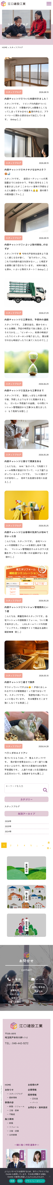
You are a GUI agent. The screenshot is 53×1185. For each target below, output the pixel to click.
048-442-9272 (14, 984)
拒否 (20, 1181)
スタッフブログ (13, 92)
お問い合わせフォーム (38, 988)
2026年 (8, 821)
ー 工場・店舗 (13, 1130)
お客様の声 (33, 1084)
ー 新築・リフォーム (15, 1106)
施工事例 (9, 1119)
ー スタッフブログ (15, 1093)
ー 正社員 (34, 1098)
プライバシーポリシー (35, 1181)
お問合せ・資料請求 (37, 1107)
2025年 (8, 826)
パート (43, 1155)
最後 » (49, 845)
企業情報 (32, 1089)
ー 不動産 (11, 1114)
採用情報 (32, 1094)
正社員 (21, 1155)
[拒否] (49, 1176)
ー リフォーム (13, 1127)
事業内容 (9, 1102)
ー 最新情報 (12, 1097)
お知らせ (9, 1089)
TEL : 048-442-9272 (16, 1043)
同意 (12, 1181)
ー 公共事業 (12, 1134)
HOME (8, 1084)
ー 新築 (10, 1123)
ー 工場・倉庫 (13, 1110)
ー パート (34, 1102)
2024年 (8, 831)
